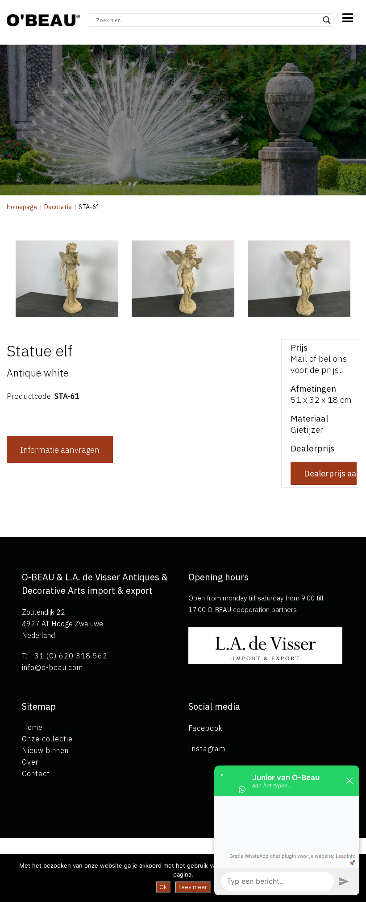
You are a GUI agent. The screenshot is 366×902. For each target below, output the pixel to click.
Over (30, 761)
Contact (36, 773)
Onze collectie (47, 738)
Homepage (22, 207)
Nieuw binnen (45, 750)
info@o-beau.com (52, 667)
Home (32, 727)
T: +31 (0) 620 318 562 (65, 655)
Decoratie (58, 207)
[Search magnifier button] (326, 20)
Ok (163, 887)
